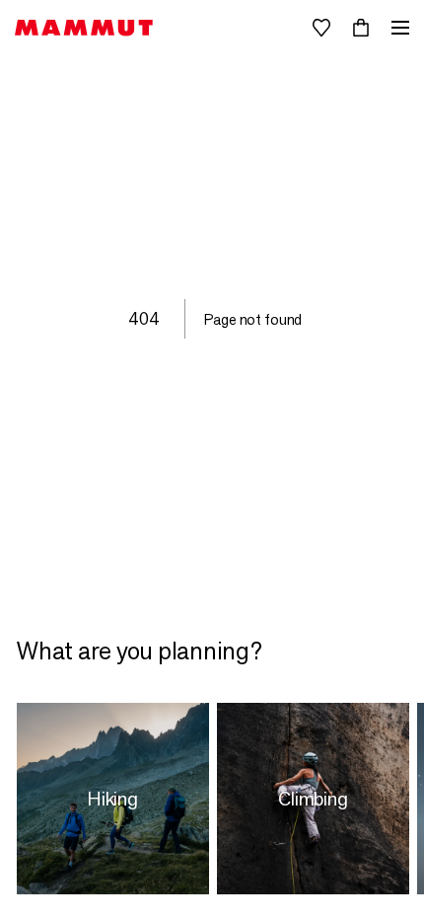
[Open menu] (400, 27)
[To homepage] (84, 28)
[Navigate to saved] (321, 27)
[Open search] (282, 27)
